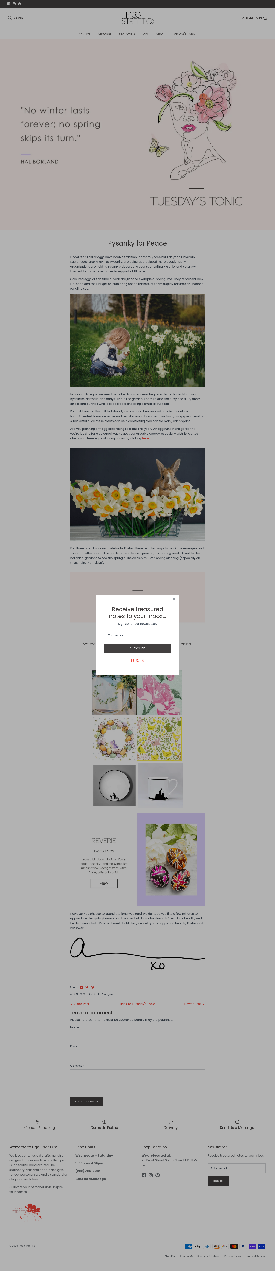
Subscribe (137, 648)
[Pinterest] (143, 660)
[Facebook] (132, 660)
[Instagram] (137, 660)
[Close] (174, 599)
